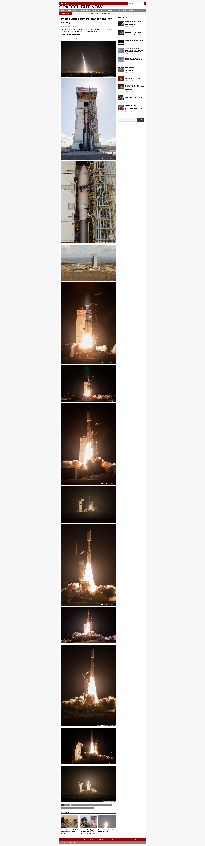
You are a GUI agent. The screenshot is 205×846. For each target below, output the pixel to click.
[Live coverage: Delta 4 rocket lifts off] (107, 821)
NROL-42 (108, 805)
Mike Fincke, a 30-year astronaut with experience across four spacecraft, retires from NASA (134, 108)
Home (62, 10)
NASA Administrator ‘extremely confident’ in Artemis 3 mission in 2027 (134, 97)
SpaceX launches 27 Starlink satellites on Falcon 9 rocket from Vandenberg (133, 23)
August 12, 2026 (129, 111)
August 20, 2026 (129, 53)
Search (119, 117)
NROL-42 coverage (72, 38)
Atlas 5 (67, 805)
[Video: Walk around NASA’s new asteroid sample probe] (69, 821)
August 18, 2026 (129, 72)
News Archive (72, 10)
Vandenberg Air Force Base (85, 808)
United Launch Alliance (69, 808)
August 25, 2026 (129, 26)
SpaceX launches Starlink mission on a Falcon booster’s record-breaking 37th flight (133, 32)
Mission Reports (98, 10)
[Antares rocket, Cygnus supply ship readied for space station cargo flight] (88, 821)
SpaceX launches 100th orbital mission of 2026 (134, 41)
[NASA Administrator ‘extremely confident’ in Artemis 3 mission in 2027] (121, 97)
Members (110, 10)
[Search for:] (136, 3)
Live (118, 10)
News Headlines (123, 18)
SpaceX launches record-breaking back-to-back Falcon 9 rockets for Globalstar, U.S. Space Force (134, 87)
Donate (131, 10)
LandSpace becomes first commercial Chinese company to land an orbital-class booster (134, 59)
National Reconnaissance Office (94, 805)
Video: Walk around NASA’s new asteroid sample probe (69, 831)
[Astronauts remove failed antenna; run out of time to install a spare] (121, 69)
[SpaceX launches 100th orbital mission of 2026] (121, 42)
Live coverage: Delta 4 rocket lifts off (105, 830)
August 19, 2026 (129, 62)
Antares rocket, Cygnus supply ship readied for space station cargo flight (88, 831)
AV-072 (73, 805)
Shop (124, 10)
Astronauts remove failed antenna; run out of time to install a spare (133, 69)
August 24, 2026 (129, 35)
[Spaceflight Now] (81, 8)
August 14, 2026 (129, 100)
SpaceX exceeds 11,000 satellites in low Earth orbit (133, 77)
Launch (80, 805)
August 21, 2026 (129, 43)
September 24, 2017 (67, 26)
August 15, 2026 (129, 91)
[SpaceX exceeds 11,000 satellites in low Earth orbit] (121, 78)
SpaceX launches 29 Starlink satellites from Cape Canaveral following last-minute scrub (134, 50)
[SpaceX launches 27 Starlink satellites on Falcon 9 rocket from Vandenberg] (121, 23)
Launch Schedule (84, 10)
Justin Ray (76, 26)
